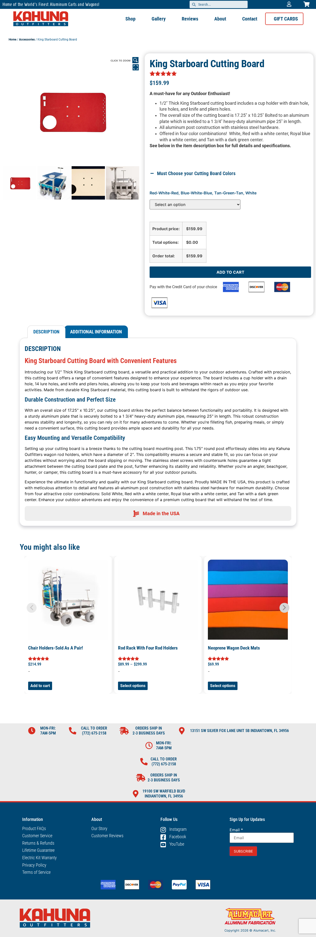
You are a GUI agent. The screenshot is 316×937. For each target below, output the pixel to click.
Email (236, 830)
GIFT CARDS (286, 19)
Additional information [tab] (96, 332)
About (220, 19)
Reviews (190, 19)
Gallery (159, 19)
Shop (130, 19)
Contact (249, 19)
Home (12, 39)
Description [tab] (46, 332)
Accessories (27, 39)
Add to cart (230, 272)
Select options (132, 685)
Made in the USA (161, 513)
